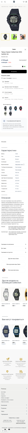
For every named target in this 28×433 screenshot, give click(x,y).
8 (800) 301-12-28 (7, 420)
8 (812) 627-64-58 (21, 420)
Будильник (16, 226)
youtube (9, 429)
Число (23, 229)
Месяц (20, 229)
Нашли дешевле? (23, 60)
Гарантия (3, 396)
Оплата (3, 394)
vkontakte (6, 429)
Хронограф (10, 226)
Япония (17, 159)
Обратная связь (5, 401)
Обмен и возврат (5, 397)
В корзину (14, 71)
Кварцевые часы (19, 164)
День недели (15, 229)
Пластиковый (18, 170)
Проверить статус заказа (7, 399)
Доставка (3, 392)
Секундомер (14, 228)
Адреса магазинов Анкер (20, 423)
